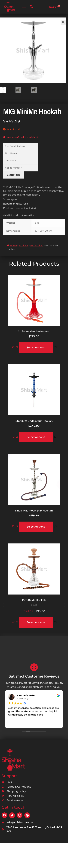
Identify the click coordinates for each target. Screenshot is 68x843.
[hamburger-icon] (24, 7)
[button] (31, 7)
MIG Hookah (36, 245)
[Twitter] (12, 815)
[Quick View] (17, 347)
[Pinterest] (27, 815)
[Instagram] (19, 815)
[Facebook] (4, 815)
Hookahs (23, 245)
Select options (36, 347)
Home (13, 245)
